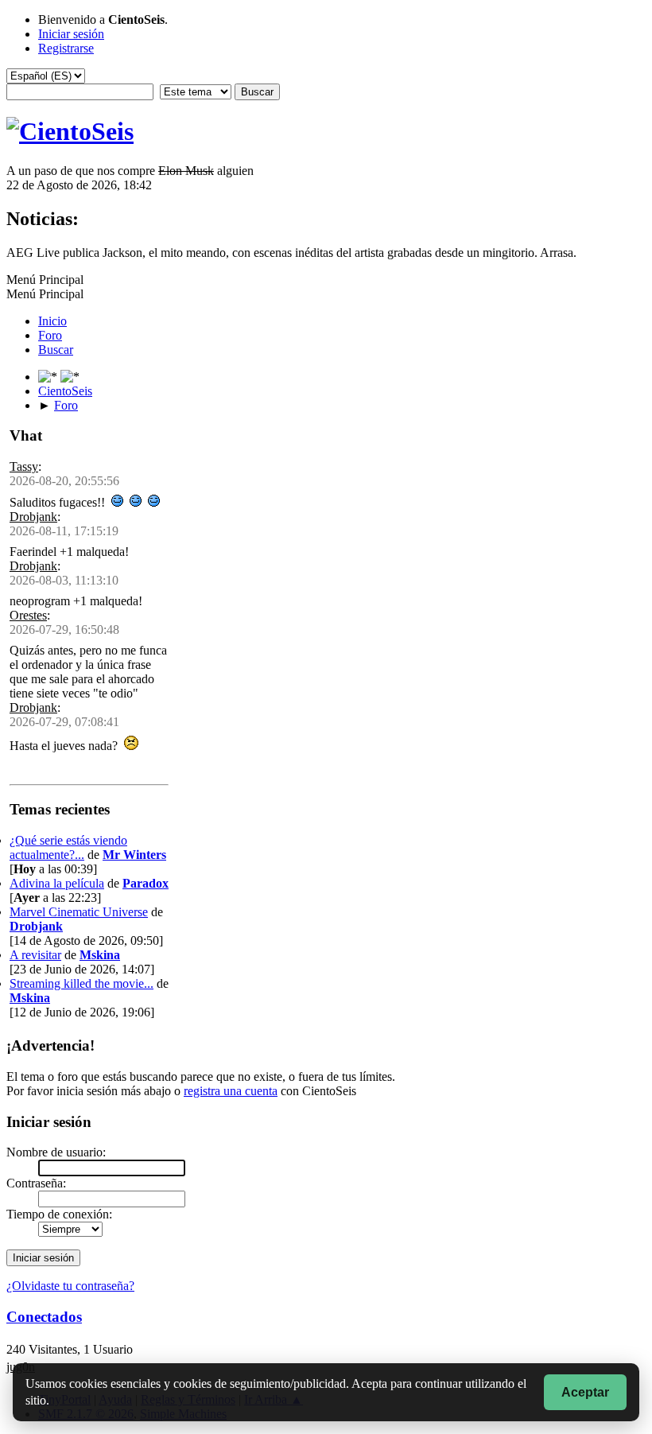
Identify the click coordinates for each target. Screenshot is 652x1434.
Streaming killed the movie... (81, 983)
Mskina (100, 955)
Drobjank (33, 516)
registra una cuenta (230, 1091)
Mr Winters (134, 854)
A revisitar (35, 955)
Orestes (28, 615)
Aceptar (585, 1392)
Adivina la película (57, 883)
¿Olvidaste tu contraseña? (70, 1285)
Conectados (44, 1316)
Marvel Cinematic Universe (79, 912)
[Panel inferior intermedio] (70, 376)
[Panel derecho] (49, 376)
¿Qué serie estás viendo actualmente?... (68, 847)
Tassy (24, 466)
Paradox (145, 883)
